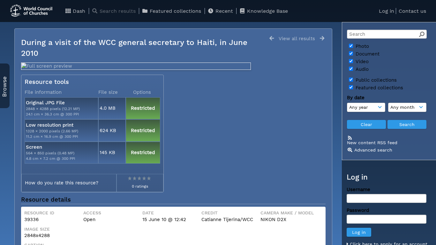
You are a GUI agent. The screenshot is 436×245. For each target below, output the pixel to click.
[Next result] (322, 38)
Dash (78, 11)
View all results (297, 38)
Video (361, 61)
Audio (361, 69)
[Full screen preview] (136, 66)
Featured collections (174, 11)
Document (367, 54)
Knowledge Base (266, 11)
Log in (386, 11)
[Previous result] (271, 38)
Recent (223, 11)
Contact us (412, 11)
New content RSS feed (372, 142)
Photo (361, 46)
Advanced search (373, 149)
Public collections (375, 80)
